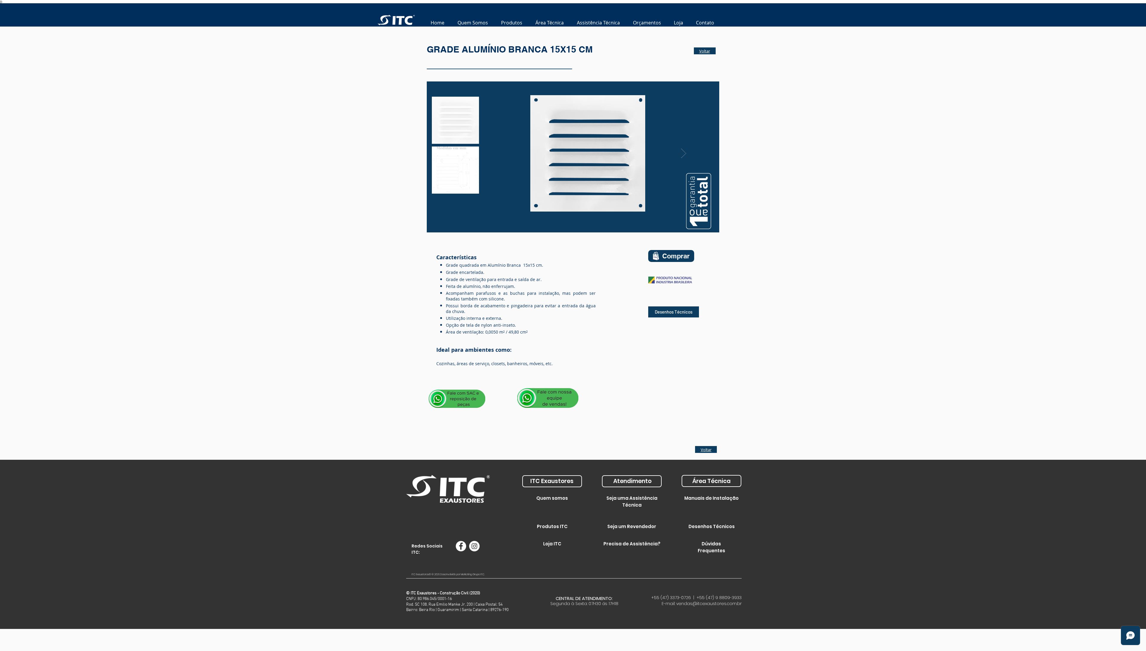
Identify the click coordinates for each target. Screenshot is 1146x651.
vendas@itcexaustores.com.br (709, 604)
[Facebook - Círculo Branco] (461, 546)
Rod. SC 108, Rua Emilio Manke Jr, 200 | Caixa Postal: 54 (454, 604)
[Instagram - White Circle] (474, 546)
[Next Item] (683, 153)
